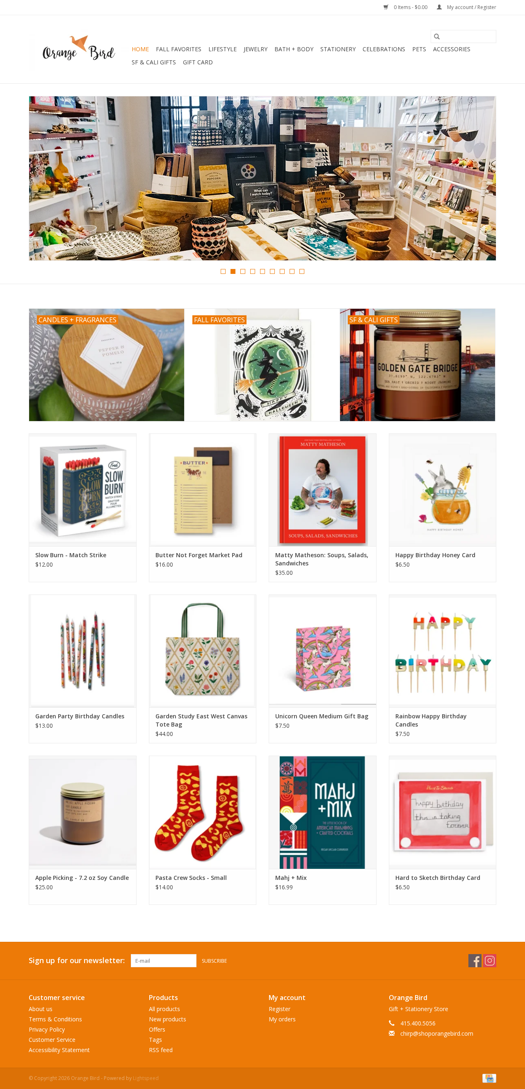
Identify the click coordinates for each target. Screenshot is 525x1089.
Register (279, 1009)
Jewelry (255, 49)
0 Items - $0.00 (411, 7)
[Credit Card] (487, 1077)
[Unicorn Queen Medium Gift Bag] (323, 651)
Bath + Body (293, 49)
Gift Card (198, 62)
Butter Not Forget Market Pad (198, 555)
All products (164, 1009)
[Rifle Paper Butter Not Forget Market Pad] (203, 489)
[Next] (480, 180)
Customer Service (52, 1039)
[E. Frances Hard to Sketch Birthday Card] (443, 812)
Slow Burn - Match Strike (70, 555)
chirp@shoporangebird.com (436, 1033)
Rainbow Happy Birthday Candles (431, 720)
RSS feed (161, 1050)
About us (40, 1009)
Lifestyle (222, 49)
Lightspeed (146, 1078)
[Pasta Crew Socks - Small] (203, 812)
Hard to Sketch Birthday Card (437, 878)
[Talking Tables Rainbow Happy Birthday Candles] (443, 651)
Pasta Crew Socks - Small (191, 878)
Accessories (451, 49)
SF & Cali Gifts (154, 62)
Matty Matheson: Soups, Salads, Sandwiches (321, 559)
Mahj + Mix (291, 878)
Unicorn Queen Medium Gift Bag (321, 716)
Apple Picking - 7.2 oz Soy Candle (82, 878)
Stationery (338, 49)
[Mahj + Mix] (323, 812)
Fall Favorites (178, 49)
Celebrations (384, 49)
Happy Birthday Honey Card (435, 555)
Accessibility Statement (59, 1050)
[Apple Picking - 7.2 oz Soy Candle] (83, 812)
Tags (155, 1039)
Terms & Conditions (55, 1019)
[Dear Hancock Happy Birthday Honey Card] (443, 489)
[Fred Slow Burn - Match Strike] (83, 489)
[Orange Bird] (79, 49)
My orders (282, 1019)
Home (140, 49)
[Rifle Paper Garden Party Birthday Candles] (83, 651)
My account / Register (471, 7)
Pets (419, 49)
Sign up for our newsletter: (77, 960)
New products (167, 1019)
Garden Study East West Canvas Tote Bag (201, 720)
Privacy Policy (47, 1029)
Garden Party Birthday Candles (79, 716)
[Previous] (44, 180)
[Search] (437, 36)
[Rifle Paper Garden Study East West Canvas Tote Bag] (203, 651)
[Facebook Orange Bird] (475, 960)
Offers (157, 1029)
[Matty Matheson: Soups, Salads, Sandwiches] (323, 489)
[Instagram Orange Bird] (489, 960)
